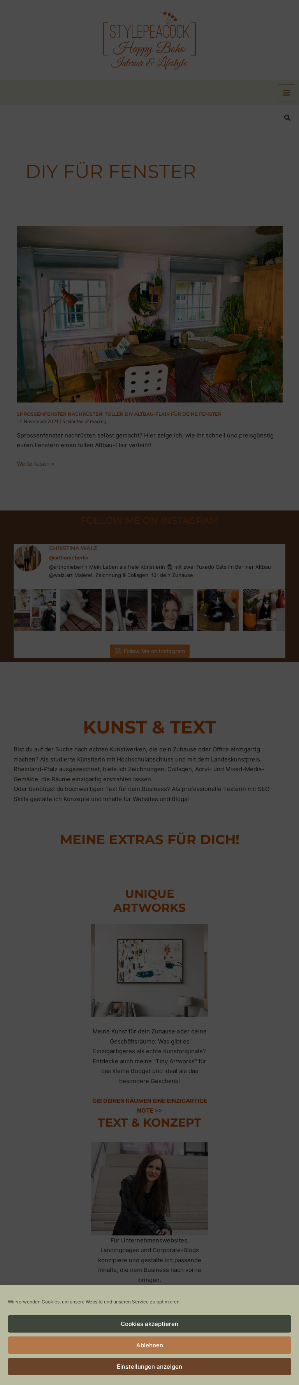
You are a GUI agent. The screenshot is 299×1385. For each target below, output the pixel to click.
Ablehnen (149, 1345)
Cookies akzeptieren (149, 1324)
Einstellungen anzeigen (149, 1366)
